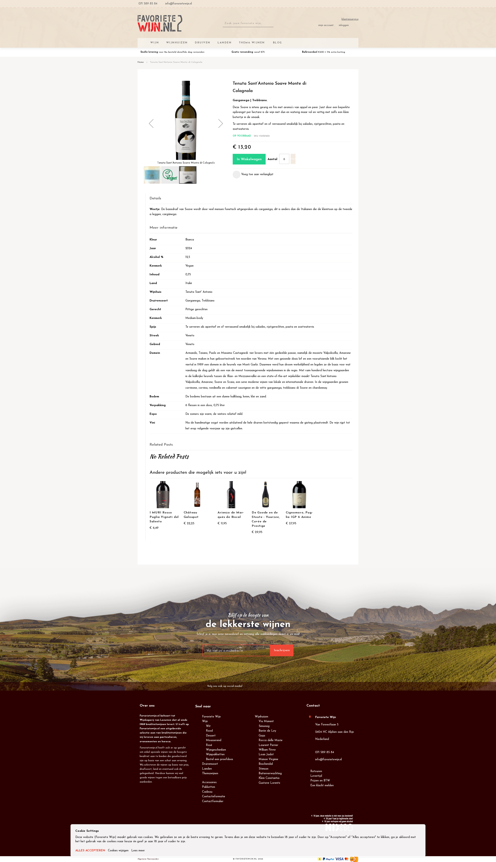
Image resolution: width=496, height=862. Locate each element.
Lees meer (138, 850)
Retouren (316, 771)
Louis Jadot (266, 754)
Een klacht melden (322, 785)
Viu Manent (266, 721)
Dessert (211, 735)
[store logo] (160, 23)
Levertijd (316, 776)
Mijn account (326, 25)
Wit (208, 726)
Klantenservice (350, 19)
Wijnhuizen (261, 716)
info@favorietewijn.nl (328, 759)
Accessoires (209, 782)
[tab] (251, 198)
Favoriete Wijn (211, 716)
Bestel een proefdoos (219, 759)
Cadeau (207, 792)
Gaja (262, 735)
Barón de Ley (267, 730)
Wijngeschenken (216, 749)
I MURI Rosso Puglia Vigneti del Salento (164, 517)
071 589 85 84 (324, 752)
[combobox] (248, 23)
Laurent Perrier (268, 745)
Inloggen (344, 25)
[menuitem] (277, 42)
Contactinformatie (213, 796)
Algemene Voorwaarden (148, 859)
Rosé (209, 745)
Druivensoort (210, 764)
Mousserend (213, 740)
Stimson (263, 768)
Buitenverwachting (270, 773)
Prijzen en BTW (320, 780)
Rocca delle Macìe (270, 740)
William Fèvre (267, 749)
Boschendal (266, 764)
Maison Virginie (268, 759)
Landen (207, 768)
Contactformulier (212, 801)
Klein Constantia (269, 778)
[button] (151, 123)
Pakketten (208, 787)
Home (141, 62)
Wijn (205, 721)
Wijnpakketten (215, 754)
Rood (209, 730)
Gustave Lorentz (269, 783)
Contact (313, 706)
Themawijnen (210, 773)
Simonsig (264, 726)
